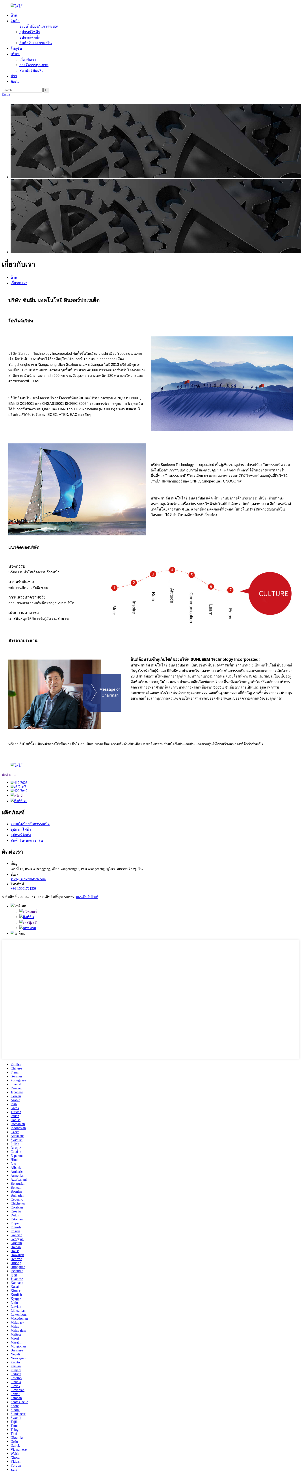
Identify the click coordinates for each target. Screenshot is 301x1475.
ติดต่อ (15, 81)
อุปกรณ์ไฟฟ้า (29, 32)
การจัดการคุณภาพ (33, 65)
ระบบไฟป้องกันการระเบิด (38, 26)
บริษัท (15, 54)
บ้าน (14, 15)
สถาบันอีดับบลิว (31, 70)
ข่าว (14, 76)
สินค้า (15, 21)
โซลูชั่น (16, 48)
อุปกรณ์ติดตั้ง (29, 37)
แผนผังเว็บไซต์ (87, 897)
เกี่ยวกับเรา (27, 59)
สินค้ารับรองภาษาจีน (35, 43)
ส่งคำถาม (9, 774)
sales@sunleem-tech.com (28, 879)
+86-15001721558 (24, 888)
